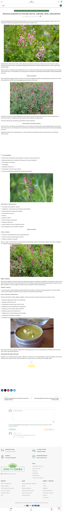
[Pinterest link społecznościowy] (8, 390)
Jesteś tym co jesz (36, 468)
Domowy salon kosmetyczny (7, 488)
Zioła (47, 10)
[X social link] (5, 390)
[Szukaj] (61, 6)
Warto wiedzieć (35, 475)
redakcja (29, 16)
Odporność (35, 470)
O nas (44, 483)
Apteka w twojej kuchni (6, 483)
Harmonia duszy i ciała (37, 466)
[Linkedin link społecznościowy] (11, 390)
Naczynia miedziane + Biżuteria (29, 483)
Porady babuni (26, 10)
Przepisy (31, 10)
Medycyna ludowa (19, 10)
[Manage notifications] (59, 508)
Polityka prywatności (47, 490)
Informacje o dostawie (48, 493)
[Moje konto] (58, 2)
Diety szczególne (5, 486)
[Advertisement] (31, 144)
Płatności (45, 495)
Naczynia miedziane (26, 488)
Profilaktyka (35, 473)
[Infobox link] (16, 450)
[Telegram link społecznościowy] (14, 390)
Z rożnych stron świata (37, 477)
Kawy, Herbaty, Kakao (27, 493)
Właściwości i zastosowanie (40, 10)
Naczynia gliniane (26, 495)
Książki (23, 486)
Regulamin (45, 488)
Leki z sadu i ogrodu (5, 490)
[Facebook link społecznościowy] (2, 390)
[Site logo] (31, 1)
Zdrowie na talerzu (5, 493)
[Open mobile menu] (1, 2)
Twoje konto (46, 497)
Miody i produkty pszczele (28, 490)
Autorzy (45, 486)
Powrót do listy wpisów (31, 398)
